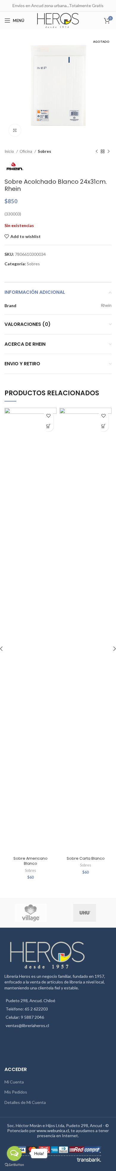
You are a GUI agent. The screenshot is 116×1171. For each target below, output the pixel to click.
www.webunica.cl (53, 1130)
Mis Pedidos (15, 1091)
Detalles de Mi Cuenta (25, 1102)
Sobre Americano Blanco (30, 861)
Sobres (44, 151)
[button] (48, 426)
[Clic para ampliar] (15, 130)
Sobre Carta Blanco (86, 858)
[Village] (31, 913)
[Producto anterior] (97, 152)
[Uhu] (84, 913)
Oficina (26, 151)
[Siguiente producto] (109, 152)
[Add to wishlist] (48, 416)
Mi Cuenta (14, 1081)
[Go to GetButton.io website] (14, 1165)
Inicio (9, 151)
